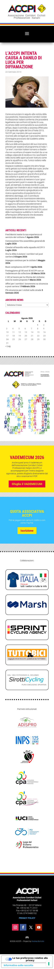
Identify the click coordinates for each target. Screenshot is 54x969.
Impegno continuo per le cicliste (20, 260)
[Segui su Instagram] (15, 927)
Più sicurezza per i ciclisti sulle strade (23, 290)
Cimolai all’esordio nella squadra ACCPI (24, 247)
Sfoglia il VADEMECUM (27, 484)
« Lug (7, 346)
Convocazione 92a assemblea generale (24, 241)
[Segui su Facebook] (23, 927)
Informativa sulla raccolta (18, 965)
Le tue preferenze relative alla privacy (30, 959)
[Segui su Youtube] (38, 927)
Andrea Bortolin (38, 941)
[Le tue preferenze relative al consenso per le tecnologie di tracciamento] (49, 964)
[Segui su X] (31, 927)
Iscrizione (27, 530)
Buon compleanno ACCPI (17, 267)
